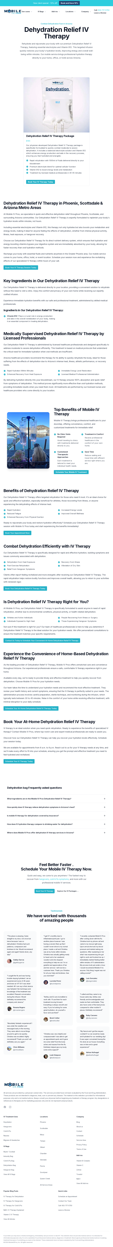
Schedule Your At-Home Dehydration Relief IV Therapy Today (31, 708)
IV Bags (41, 11)
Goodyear (43, 1172)
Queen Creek (45, 1179)
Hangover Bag (9, 1170)
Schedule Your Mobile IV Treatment (71, 472)
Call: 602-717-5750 (65, 1205)
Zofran (78, 1170)
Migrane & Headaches (12, 1140)
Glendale (43, 1160)
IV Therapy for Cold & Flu (13, 1205)
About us (79, 1127)
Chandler (43, 1153)
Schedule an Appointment (67, 1196)
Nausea (6, 1136)
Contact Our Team (65, 1201)
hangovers (44, 879)
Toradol (79, 1174)
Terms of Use (81, 1149)
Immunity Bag (8, 1156)
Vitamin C (79, 1165)
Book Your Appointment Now (17, 533)
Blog (78, 1122)
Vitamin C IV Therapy (11, 1214)
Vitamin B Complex (83, 1161)
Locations (69, 11)
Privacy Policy (81, 1145)
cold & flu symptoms (59, 879)
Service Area (81, 1140)
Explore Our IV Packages (68, 891)
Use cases (26, 11)
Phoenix (43, 1122)
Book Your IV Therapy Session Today (20, 267)
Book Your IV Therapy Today (40, 182)
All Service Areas (46, 1185)
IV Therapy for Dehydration (14, 1196)
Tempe (42, 1141)
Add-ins (55, 11)
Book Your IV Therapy (44, 891)
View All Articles (9, 1219)
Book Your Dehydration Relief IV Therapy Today (25, 588)
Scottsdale (44, 1128)
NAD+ (78, 1179)
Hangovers (8, 1127)
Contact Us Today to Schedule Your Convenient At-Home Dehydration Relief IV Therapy (41, 640)
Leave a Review (100, 13)
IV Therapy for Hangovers (13, 1201)
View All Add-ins (82, 1183)
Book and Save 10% (69, 3)
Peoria (42, 1166)
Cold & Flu (7, 1131)
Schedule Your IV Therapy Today (19, 761)
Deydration (8, 1122)
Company (85, 11)
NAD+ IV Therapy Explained (14, 1210)
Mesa (42, 1135)
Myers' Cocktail (9, 1152)
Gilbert (42, 1147)
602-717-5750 (103, 10)
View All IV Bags (9, 1174)
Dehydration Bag (10, 1165)
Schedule (79, 1136)
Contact (79, 1131)
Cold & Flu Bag (9, 1161)
